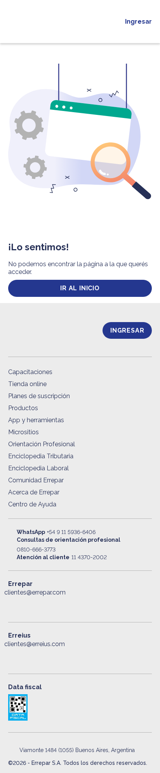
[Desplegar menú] (11, 21)
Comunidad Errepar (36, 480)
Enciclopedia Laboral (38, 468)
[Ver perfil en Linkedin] (46, 605)
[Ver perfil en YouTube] (63, 605)
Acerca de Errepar (33, 492)
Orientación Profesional (41, 444)
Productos (23, 408)
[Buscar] (28, 22)
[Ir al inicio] (69, 21)
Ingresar (138, 21)
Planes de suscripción (39, 396)
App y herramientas (36, 420)
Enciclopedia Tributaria (40, 456)
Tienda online (27, 384)
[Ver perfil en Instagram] (80, 605)
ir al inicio (80, 288)
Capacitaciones (30, 372)
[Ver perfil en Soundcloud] (96, 605)
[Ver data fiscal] (80, 707)
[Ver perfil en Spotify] (114, 605)
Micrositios (23, 432)
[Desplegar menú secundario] (111, 22)
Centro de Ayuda (32, 504)
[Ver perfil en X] (29, 605)
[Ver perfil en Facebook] (13, 605)
